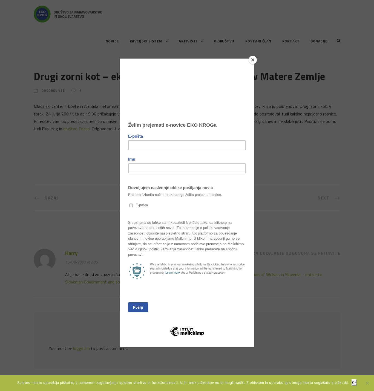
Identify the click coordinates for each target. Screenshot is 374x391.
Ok (354, 382)
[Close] (253, 60)
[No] (367, 383)
